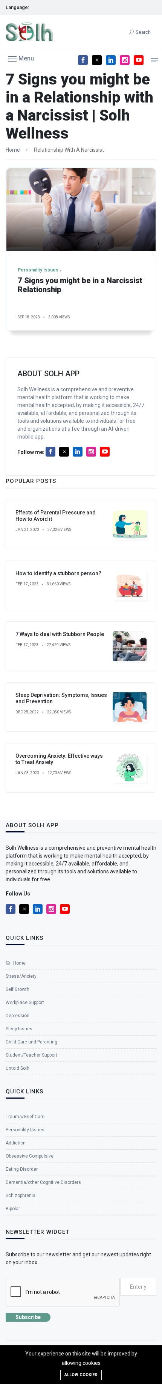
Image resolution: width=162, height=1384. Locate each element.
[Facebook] (83, 60)
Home (13, 150)
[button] (21, 58)
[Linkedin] (111, 60)
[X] (97, 60)
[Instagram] (125, 60)
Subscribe (28, 1317)
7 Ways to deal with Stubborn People (59, 634)
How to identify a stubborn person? (58, 573)
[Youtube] (139, 60)
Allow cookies (81, 1374)
